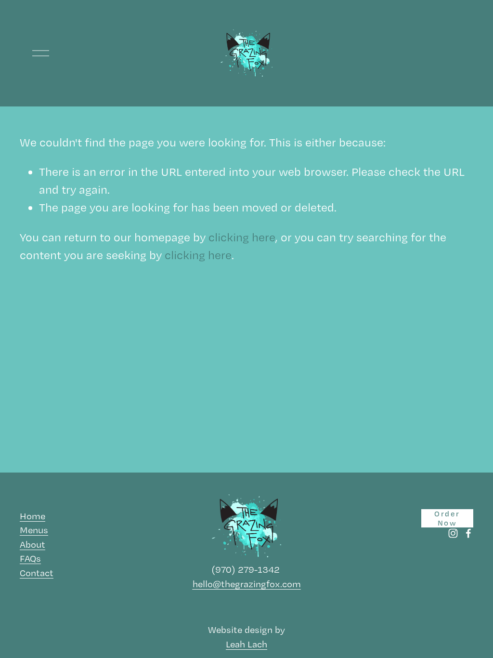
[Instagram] (453, 533)
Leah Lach (246, 644)
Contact (36, 573)
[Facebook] (468, 533)
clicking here (241, 237)
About (32, 544)
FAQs (30, 558)
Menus (34, 530)
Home (32, 516)
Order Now (447, 518)
